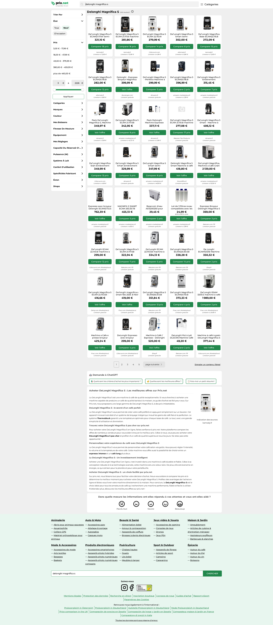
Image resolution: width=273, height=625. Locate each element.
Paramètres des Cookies (136, 599)
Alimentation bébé (131, 524)
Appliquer (68, 96)
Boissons (194, 560)
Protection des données (95, 596)
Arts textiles (60, 553)
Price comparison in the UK (73, 611)
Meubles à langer (131, 560)
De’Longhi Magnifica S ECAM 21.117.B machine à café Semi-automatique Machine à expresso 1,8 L (127, 35)
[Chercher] (82, 4)
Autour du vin (197, 556)
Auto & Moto (93, 520)
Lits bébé (127, 556)
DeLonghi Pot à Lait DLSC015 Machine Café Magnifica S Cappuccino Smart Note (181, 336)
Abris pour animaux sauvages (69, 524)
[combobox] (141, 4)
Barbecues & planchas (201, 539)
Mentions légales (72, 596)
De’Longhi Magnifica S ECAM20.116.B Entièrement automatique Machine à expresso (99, 78)
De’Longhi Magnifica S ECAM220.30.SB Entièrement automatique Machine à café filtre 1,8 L (181, 250)
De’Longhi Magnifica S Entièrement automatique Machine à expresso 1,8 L (208, 78)
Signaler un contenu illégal (207, 364)
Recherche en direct (120, 596)
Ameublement (197, 524)
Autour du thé (197, 553)
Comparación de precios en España (108, 611)
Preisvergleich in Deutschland (110, 608)
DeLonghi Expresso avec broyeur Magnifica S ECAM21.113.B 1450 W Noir (127, 336)
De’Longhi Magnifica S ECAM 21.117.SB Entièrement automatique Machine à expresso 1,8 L (127, 121)
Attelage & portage (97, 528)
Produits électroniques (99, 545)
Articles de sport (164, 553)
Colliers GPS (60, 532)
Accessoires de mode (65, 549)
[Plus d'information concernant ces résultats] (132, 11)
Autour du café (197, 549)
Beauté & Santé (129, 520)
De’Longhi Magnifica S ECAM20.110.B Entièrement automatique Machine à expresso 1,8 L (181, 293)
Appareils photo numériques (102, 556)
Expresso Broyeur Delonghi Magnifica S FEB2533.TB (209, 207)
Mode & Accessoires (63, 545)
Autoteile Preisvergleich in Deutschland (148, 608)
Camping (161, 556)
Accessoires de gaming (168, 524)
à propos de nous (165, 596)
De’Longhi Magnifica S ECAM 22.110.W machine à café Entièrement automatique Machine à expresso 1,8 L (154, 35)
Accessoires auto (96, 524)
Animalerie (58, 520)
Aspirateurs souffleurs (201, 535)
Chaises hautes (129, 549)
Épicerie (193, 545)
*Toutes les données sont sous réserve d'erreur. (136, 620)
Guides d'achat (183, 596)
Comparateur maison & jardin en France (193, 611)
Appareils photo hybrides (101, 553)
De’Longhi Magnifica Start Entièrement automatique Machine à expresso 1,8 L (100, 164)
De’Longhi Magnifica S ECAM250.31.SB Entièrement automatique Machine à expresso (154, 293)
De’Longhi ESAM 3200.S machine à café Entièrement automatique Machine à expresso (208, 293)
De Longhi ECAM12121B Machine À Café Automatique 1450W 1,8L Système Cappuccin (209, 250)
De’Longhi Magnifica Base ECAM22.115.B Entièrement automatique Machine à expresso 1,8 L (209, 35)
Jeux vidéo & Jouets (166, 520)
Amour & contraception (134, 528)
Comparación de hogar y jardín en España (149, 611)
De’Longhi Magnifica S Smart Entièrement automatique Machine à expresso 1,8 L (127, 164)
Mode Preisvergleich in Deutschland (190, 608)
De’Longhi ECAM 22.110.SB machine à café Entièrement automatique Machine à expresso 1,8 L (154, 250)
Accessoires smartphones (101, 549)
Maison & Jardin (198, 520)
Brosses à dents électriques (136, 535)
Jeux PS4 (160, 535)
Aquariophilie (61, 528)
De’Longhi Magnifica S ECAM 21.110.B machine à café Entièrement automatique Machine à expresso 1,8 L (181, 121)
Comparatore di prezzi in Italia (136, 615)
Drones (160, 532)
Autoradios (93, 532)
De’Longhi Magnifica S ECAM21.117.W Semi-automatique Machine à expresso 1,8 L (99, 35)
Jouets (125, 553)
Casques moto (95, 535)
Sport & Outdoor (164, 545)
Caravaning (162, 560)
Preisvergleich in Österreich (78, 608)
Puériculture (127, 545)
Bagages (58, 556)
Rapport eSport (201, 596)
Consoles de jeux (164, 528)
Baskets (58, 560)
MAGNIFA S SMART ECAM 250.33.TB (127, 207)
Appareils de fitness (166, 549)
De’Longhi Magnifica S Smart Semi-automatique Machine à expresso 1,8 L (181, 35)
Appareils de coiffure (132, 532)
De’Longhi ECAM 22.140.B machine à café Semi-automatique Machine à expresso (100, 250)
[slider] (54, 89)
